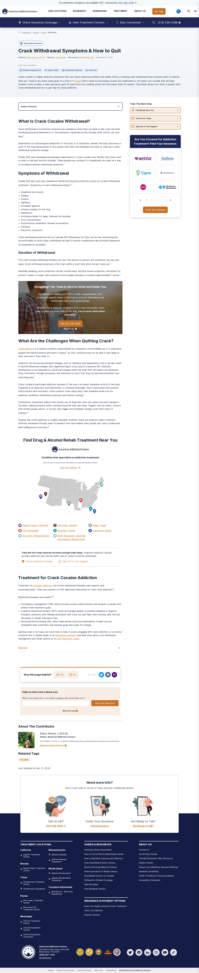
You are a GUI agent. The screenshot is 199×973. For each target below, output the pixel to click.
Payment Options (92, 915)
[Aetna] (143, 158)
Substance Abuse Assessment (98, 850)
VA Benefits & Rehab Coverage (98, 880)
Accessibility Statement (149, 880)
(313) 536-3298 (126, 2)
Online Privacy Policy (84, 970)
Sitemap (50, 970)
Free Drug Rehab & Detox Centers (100, 863)
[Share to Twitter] (101, 674)
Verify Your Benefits (93, 910)
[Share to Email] (114, 674)
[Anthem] (167, 158)
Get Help (158, 11)
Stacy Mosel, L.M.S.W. (36, 57)
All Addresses (45, 958)
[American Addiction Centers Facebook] (139, 952)
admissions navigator (66, 635)
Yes (61, 674)
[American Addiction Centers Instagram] (156, 952)
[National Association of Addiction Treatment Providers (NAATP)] (117, 952)
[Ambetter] (143, 187)
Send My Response (105, 703)
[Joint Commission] (89, 952)
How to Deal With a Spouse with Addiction (103, 858)
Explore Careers (146, 863)
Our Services (91, 70)
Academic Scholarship (149, 871)
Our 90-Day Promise (148, 854)
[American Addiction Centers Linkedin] (147, 952)
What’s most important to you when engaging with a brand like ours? (53, 698)
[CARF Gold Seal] (80, 952)
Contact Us (144, 850)
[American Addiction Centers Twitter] (130, 952)
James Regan (60, 57)
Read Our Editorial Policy (52, 745)
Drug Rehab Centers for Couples (99, 876)
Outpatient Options (73, 70)
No (74, 674)
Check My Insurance (155, 209)
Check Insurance (99, 826)
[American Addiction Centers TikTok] (173, 952)
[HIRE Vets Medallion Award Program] (98, 952)
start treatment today (68, 638)
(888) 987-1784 (47, 955)
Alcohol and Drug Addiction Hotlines (100, 867)
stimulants (26, 32)
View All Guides (91, 884)
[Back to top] (4, 958)
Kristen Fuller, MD (87, 57)
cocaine (35, 32)
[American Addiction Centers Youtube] (165, 952)
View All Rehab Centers (94, 889)
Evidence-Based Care (32, 70)
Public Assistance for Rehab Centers (101, 871)
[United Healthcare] (167, 173)
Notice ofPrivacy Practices (65, 970)
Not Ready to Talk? (143, 826)
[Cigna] (143, 173)
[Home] (19, 11)
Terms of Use (98, 970)
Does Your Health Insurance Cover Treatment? (105, 906)
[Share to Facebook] (108, 674)
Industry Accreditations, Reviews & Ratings (158, 867)
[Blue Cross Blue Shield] (167, 187)
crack (43, 32)
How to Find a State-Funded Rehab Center (104, 854)
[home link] (19, 32)
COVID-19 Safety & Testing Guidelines (156, 876)
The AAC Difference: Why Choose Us (156, 858)
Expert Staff (53, 70)
